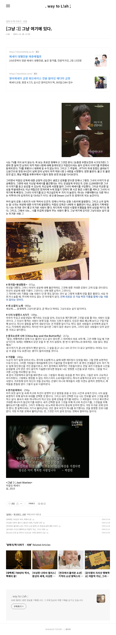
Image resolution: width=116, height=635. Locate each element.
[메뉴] (8, 6)
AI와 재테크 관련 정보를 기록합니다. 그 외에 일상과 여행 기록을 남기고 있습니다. (47, 600)
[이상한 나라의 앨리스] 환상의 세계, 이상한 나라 (24, 522)
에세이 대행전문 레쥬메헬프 (25, 56)
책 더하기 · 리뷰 (20, 514)
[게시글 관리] (21, 503)
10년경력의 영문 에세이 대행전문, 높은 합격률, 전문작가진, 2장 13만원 (45, 60)
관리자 (68, 629)
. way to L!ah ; (58, 6)
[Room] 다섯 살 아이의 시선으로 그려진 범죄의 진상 (26, 532)
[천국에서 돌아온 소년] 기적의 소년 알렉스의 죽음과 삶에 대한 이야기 (32, 526)
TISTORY (58, 629)
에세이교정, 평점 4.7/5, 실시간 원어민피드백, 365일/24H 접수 (41, 82)
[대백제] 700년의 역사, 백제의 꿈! (19, 519)
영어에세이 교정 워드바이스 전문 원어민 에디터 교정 (39, 78)
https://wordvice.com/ (20, 73)
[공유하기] (17, 503)
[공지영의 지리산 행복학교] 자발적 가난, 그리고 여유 (25, 529)
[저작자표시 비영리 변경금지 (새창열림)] (42, 503)
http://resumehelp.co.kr (21, 52)
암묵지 (8, 514)
